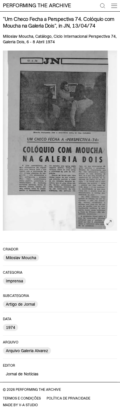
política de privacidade (68, 398)
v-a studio (28, 405)
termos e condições (22, 398)
